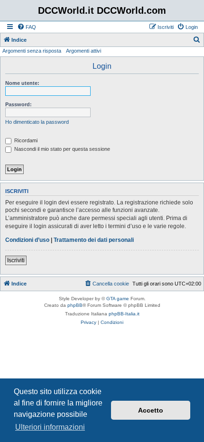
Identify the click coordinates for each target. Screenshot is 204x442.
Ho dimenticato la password (37, 122)
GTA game (117, 298)
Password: (18, 104)
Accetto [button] (150, 410)
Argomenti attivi (83, 51)
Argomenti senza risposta (31, 51)
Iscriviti (16, 260)
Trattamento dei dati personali (94, 240)
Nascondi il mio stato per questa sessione (61, 149)
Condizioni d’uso (27, 240)
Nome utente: (22, 83)
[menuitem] (26, 27)
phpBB (75, 305)
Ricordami (25, 140)
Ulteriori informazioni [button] (50, 427)
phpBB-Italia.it (124, 313)
